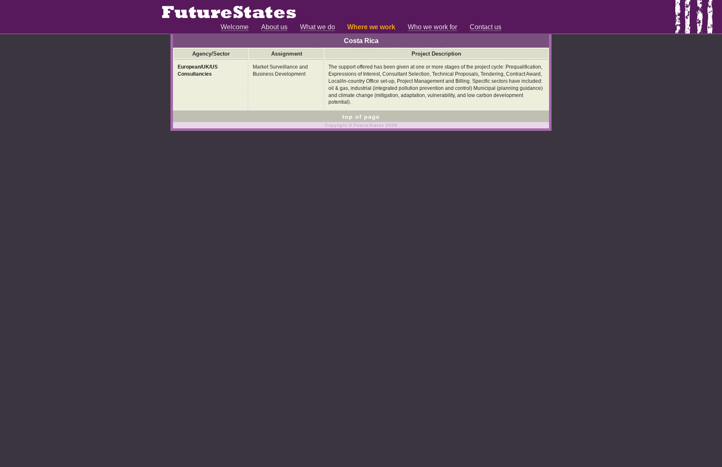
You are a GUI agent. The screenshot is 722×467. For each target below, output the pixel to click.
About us (274, 27)
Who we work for (432, 27)
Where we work (371, 27)
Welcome (235, 27)
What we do (317, 27)
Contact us (485, 27)
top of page (361, 116)
